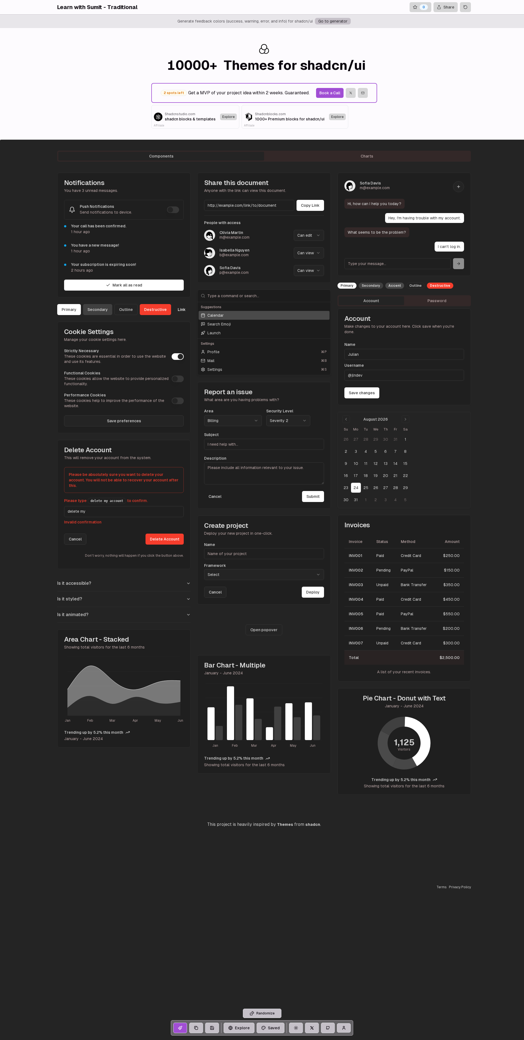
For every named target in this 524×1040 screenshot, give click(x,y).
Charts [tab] (367, 156)
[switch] (173, 209)
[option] (264, 315)
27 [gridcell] (355, 439)
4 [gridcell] (365, 451)
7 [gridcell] (395, 451)
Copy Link (310, 205)
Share (448, 7)
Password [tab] (436, 301)
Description (215, 458)
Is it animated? (72, 614)
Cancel (75, 539)
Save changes (362, 393)
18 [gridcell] (366, 475)
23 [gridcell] (346, 487)
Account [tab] (371, 301)
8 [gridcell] (405, 451)
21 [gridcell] (395, 475)
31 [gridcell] (395, 439)
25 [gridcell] (365, 487)
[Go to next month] (405, 419)
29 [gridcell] (375, 439)
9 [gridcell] (346, 463)
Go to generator (332, 21)
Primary (69, 309)
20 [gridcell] (385, 475)
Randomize (265, 1013)
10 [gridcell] (356, 463)
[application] (124, 690)
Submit (313, 496)
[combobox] (309, 235)
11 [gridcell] (365, 463)
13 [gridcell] (386, 463)
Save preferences (124, 421)
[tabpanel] (264, 484)
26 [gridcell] (346, 439)
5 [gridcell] (375, 451)
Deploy (313, 592)
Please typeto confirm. (106, 500)
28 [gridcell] (365, 439)
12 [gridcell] (376, 463)
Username (354, 365)
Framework (215, 565)
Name (209, 545)
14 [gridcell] (395, 463)
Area (208, 411)
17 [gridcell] (356, 475)
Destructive (155, 309)
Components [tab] (161, 156)
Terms (442, 887)
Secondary (97, 309)
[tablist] (264, 156)
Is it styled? (69, 599)
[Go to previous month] (346, 419)
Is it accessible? (74, 583)
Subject (211, 435)
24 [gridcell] (355, 487)
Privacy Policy (460, 887)
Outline (126, 309)
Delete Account (164, 539)
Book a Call (329, 93)
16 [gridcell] (346, 475)
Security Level (279, 411)
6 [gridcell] (385, 451)
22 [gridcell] (405, 475)
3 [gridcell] (356, 451)
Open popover (264, 630)
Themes (285, 824)
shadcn (312, 824)
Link (182, 309)
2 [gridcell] (346, 451)
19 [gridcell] (376, 475)
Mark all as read (127, 285)
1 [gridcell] (405, 439)
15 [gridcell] (405, 463)
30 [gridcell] (385, 439)
